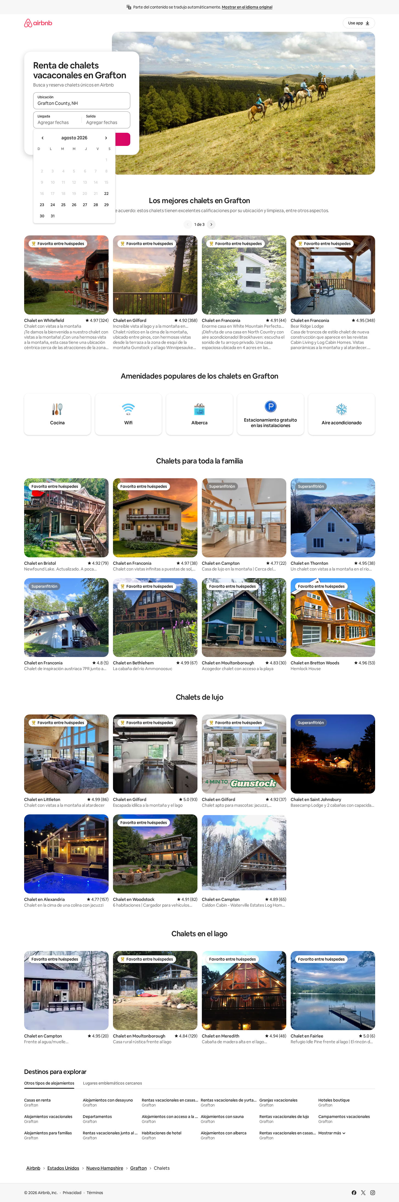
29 (106, 204)
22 (106, 193)
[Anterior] (187, 224)
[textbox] (57, 122)
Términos (95, 1192)
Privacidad (72, 1192)
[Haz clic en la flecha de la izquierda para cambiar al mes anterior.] (42, 138)
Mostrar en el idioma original (247, 7)
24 (52, 204)
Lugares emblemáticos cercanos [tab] (112, 1083)
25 (63, 204)
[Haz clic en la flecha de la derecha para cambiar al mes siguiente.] (105, 138)
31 (53, 216)
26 (74, 204)
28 (96, 204)
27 (85, 204)
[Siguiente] (211, 224)
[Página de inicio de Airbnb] (38, 22)
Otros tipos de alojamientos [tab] (49, 1083)
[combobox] (82, 103)
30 (42, 216)
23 (42, 204)
